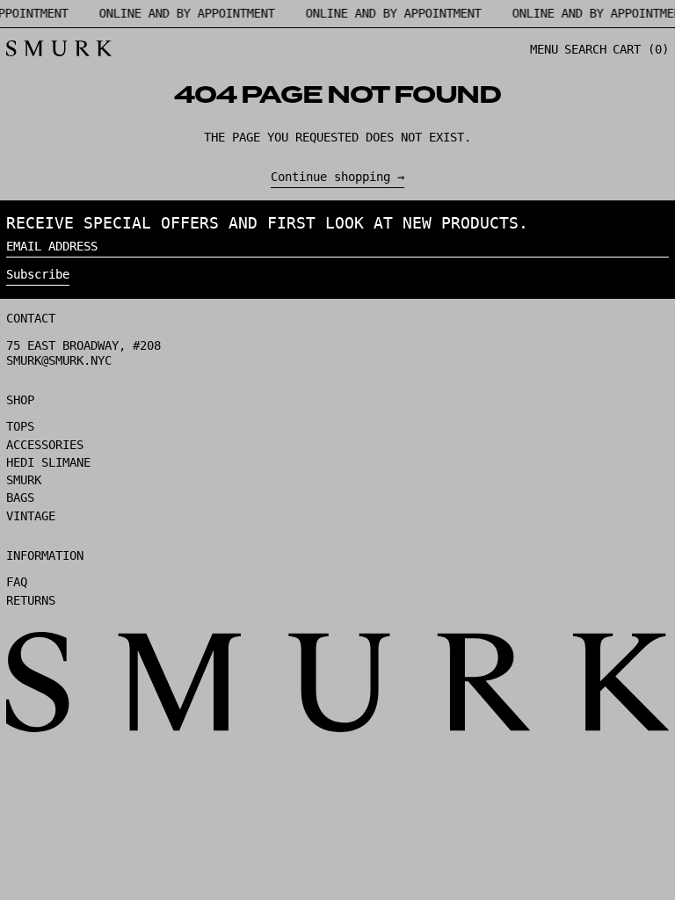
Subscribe (37, 274)
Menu (544, 49)
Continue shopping (330, 177)
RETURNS (30, 600)
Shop (20, 400)
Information (44, 555)
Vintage (30, 516)
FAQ (16, 582)
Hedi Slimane (48, 462)
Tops (20, 426)
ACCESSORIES (44, 445)
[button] (585, 49)
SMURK (23, 480)
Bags (20, 497)
